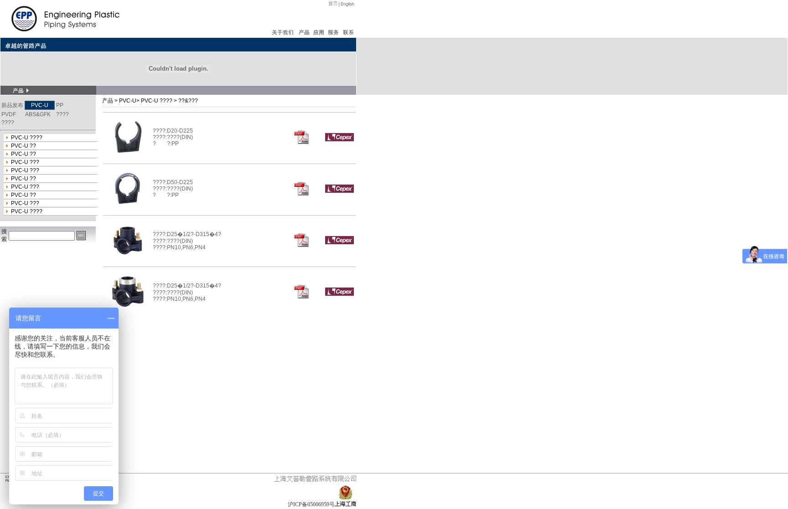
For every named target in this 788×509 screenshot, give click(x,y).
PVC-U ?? (23, 146)
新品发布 (12, 105)
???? (62, 114)
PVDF (8, 114)
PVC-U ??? (25, 162)
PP (59, 105)
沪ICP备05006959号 (311, 504)
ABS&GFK (38, 114)
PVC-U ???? (26, 137)
